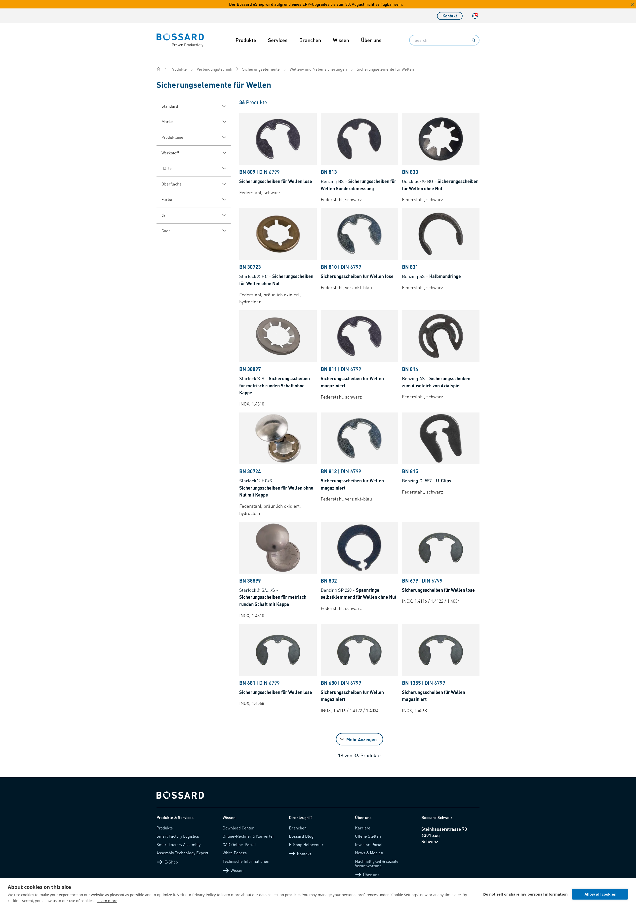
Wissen (341, 40)
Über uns (371, 40)
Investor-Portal (369, 844)
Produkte (246, 40)
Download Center (238, 827)
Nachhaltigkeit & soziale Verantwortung (376, 863)
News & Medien (369, 852)
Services (277, 40)
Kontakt (449, 15)
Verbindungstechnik (214, 69)
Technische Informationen (246, 861)
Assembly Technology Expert (182, 852)
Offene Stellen (368, 836)
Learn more (107, 900)
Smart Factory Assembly (178, 844)
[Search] (474, 40)
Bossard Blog (301, 836)
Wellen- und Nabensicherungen (318, 69)
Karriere (362, 827)
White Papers (235, 852)
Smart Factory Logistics (178, 836)
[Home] (158, 69)
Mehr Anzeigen (361, 739)
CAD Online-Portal (239, 844)
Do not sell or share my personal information (525, 894)
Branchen (310, 40)
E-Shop (171, 861)
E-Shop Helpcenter (306, 844)
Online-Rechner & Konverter (248, 836)
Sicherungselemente (261, 69)
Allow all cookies (600, 894)
